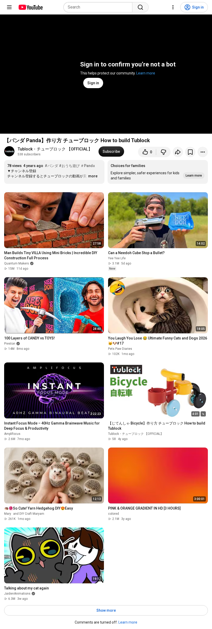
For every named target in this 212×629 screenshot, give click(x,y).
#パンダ (51, 166)
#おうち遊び (69, 166)
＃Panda (87, 166)
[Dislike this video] (163, 152)
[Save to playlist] (190, 152)
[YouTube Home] (30, 7)
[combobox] (99, 7)
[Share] (178, 152)
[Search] (140, 7)
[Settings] (173, 7)
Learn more (145, 73)
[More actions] (203, 152)
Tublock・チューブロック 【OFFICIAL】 (55, 149)
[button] (158, 172)
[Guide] (9, 7)
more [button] (92, 176)
